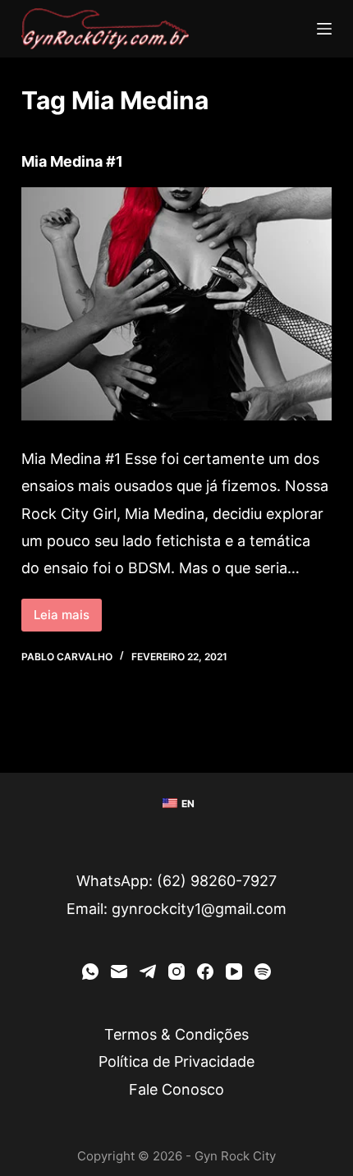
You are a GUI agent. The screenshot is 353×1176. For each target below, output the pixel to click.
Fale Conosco (176, 1089)
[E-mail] (119, 971)
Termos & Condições (176, 1034)
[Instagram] (176, 971)
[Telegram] (148, 971)
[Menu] (324, 28)
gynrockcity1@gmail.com (199, 908)
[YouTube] (234, 971)
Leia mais (68, 610)
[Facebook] (205, 971)
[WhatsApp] (90, 971)
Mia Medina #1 (72, 161)
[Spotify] (262, 971)
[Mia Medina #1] (176, 303)
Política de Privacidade (176, 1061)
